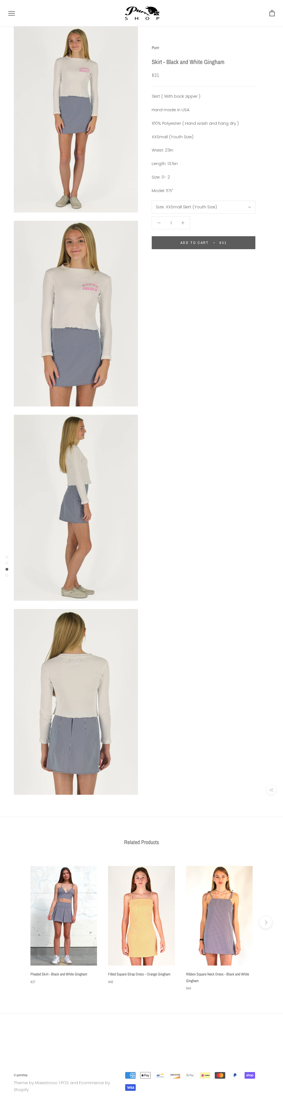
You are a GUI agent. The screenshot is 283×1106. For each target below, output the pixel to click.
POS (65, 1083)
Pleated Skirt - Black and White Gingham (58, 974)
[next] (266, 922)
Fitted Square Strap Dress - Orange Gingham (139, 974)
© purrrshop (20, 1075)
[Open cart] (272, 13)
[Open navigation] (11, 13)
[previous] (17, 922)
